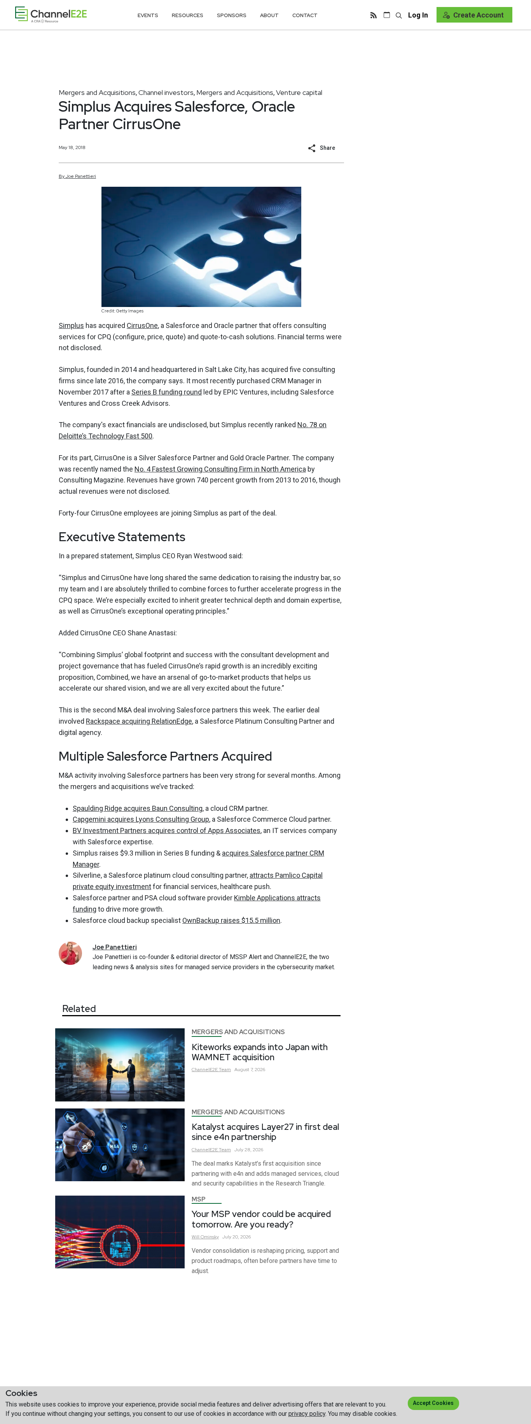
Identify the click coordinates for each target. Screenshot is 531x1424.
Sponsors (231, 15)
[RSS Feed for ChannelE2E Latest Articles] (373, 14)
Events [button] (148, 15)
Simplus (71, 325)
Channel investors (166, 92)
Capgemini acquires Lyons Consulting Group (141, 819)
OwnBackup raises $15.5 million (231, 920)
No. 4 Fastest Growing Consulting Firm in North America (220, 469)
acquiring (139, 721)
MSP (199, 1199)
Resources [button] (187, 15)
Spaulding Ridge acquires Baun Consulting (138, 808)
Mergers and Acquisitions (97, 92)
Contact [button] (305, 15)
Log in (418, 15)
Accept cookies (433, 1403)
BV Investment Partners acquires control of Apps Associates (166, 830)
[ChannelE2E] (51, 14)
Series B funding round (166, 392)
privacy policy (306, 1413)
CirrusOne (142, 325)
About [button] (269, 15)
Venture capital (299, 92)
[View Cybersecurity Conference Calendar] (387, 15)
